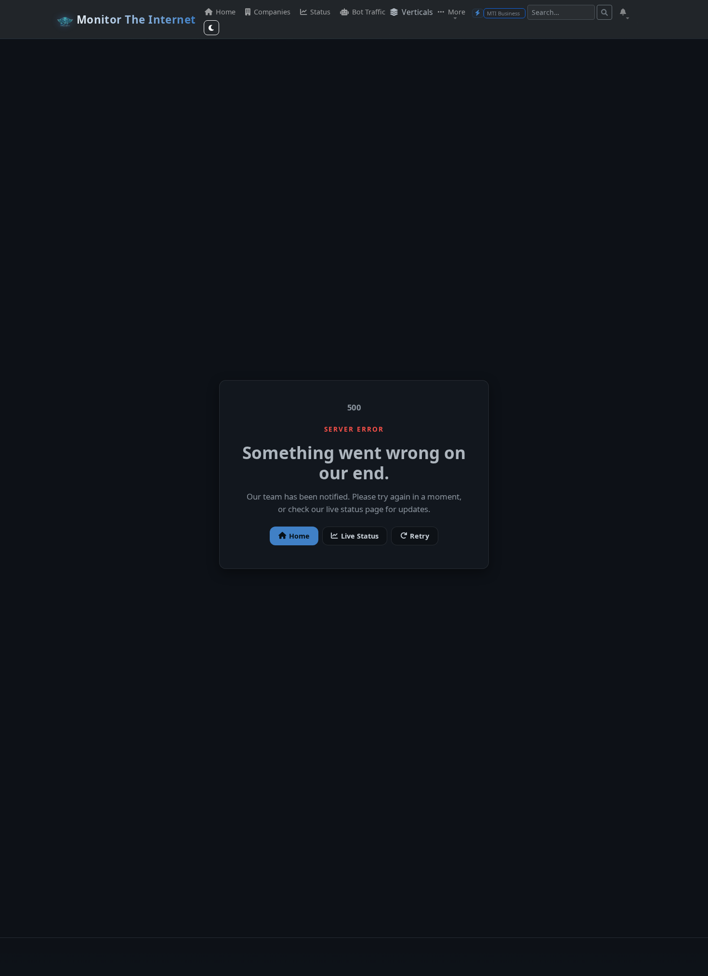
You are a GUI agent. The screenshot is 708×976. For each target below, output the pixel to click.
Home (225, 11)
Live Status (360, 536)
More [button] (455, 11)
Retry (419, 536)
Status (319, 11)
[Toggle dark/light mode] (211, 27)
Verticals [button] (416, 12)
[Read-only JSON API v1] (478, 13)
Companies (271, 11)
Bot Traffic (367, 11)
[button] (624, 12)
